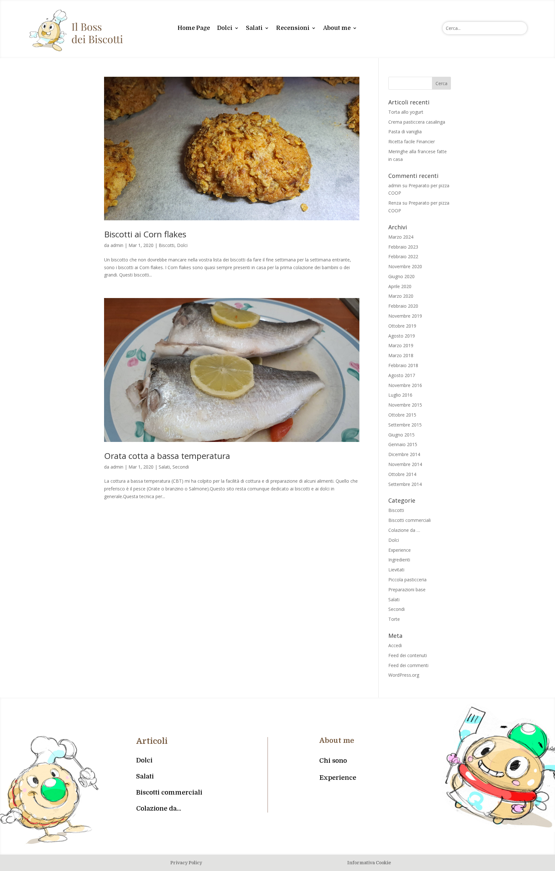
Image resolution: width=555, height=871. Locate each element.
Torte (394, 619)
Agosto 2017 (401, 375)
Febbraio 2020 (403, 306)
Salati (254, 28)
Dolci (225, 28)
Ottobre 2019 (402, 326)
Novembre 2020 (405, 266)
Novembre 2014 (405, 464)
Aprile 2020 (399, 286)
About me (337, 28)
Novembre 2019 (405, 316)
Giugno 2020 (401, 276)
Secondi (180, 467)
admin (116, 245)
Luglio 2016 (400, 395)
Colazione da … (404, 530)
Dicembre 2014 (404, 454)
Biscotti (166, 245)
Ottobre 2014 (402, 474)
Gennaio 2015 (402, 444)
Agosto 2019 (401, 336)
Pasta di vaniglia (405, 131)
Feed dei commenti (408, 665)
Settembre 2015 (405, 425)
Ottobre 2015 (402, 415)
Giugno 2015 (401, 435)
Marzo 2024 (400, 237)
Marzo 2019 (400, 345)
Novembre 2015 (405, 405)
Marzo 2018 (400, 355)
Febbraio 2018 (403, 365)
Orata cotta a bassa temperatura (167, 456)
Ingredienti (399, 560)
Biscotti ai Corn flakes (145, 234)
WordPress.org (403, 675)
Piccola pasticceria (407, 579)
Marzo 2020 (400, 296)
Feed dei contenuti (407, 655)
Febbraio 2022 (403, 256)
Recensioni (293, 28)
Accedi (395, 645)
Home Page (194, 28)
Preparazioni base (407, 589)
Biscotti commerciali (409, 520)
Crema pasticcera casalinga (416, 122)
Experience (399, 550)
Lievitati (396, 570)
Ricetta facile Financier (411, 141)
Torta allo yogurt (405, 112)
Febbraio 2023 (403, 247)
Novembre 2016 (405, 385)
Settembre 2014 (405, 484)
